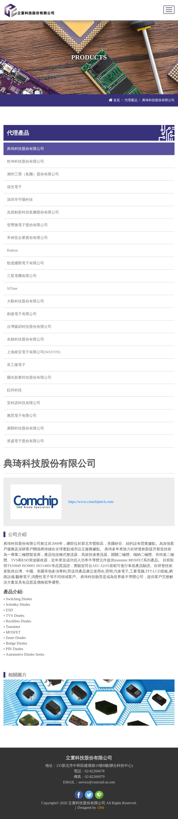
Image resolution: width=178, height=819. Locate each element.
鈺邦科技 (14, 390)
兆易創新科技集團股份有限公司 (33, 212)
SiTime (12, 288)
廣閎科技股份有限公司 (25, 428)
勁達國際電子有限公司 (25, 263)
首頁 (116, 100)
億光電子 (14, 187)
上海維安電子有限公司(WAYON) (33, 352)
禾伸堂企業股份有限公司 (27, 238)
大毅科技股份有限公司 (25, 301)
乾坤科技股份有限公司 (25, 161)
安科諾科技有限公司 (23, 403)
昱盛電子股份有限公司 (25, 441)
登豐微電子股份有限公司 (27, 225)
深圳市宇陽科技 (20, 199)
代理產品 (130, 100)
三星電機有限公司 (22, 276)
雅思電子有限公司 (22, 415)
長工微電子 (16, 365)
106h (100, 808)
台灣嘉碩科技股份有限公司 (29, 327)
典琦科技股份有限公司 (25, 149)
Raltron (12, 250)
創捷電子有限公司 (22, 314)
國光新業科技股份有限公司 (29, 377)
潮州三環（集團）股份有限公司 (33, 174)
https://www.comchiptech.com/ (91, 502)
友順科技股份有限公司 (25, 339)
